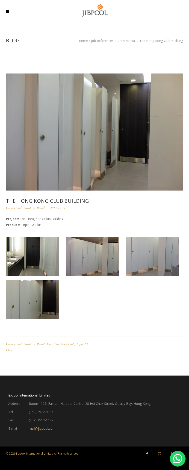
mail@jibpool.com (42, 428)
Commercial (127, 40)
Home (83, 40)
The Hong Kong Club (60, 344)
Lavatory (29, 208)
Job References (102, 40)
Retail (41, 208)
